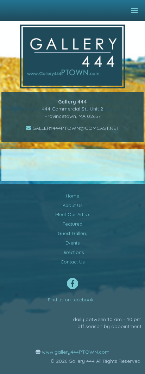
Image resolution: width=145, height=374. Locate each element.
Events (72, 243)
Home (72, 196)
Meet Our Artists (72, 214)
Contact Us (72, 262)
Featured (72, 224)
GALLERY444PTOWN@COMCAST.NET (75, 128)
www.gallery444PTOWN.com (74, 352)
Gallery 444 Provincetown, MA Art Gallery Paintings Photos (77, 56)
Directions (73, 252)
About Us (72, 205)
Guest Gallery (73, 233)
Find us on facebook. (71, 299)
